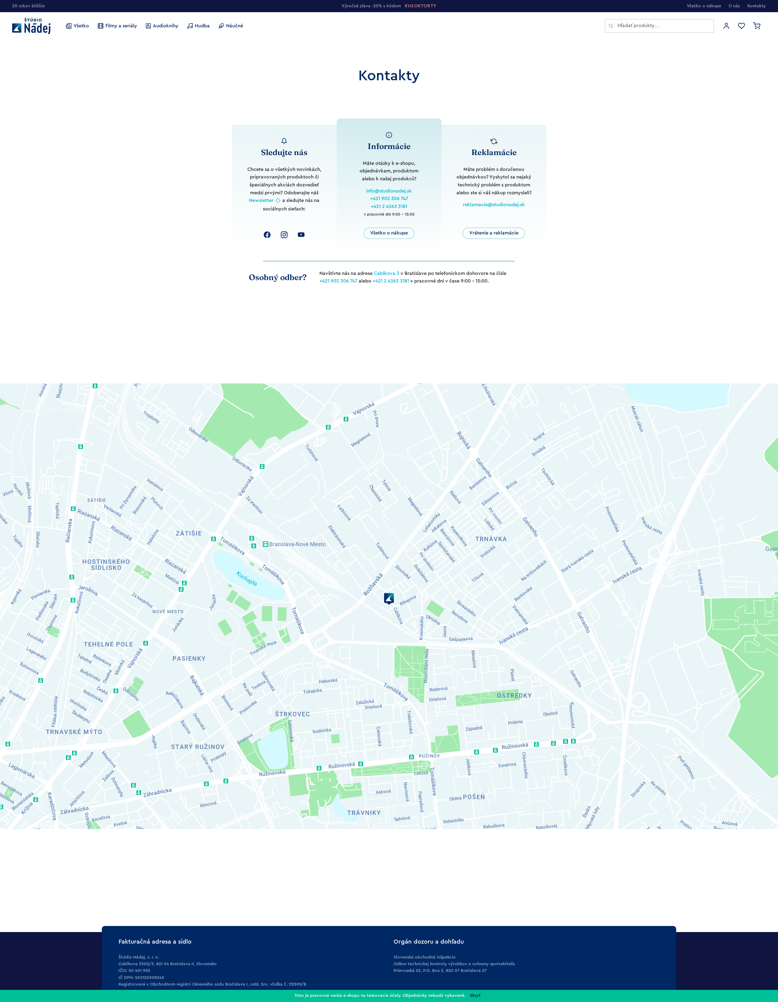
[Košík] (757, 26)
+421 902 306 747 (389, 198)
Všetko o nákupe (704, 6)
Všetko (81, 25)
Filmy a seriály (121, 25)
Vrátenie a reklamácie (493, 233)
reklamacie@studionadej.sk (494, 204)
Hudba (202, 25)
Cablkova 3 (386, 273)
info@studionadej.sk (389, 191)
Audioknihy (165, 25)
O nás (734, 6)
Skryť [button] (475, 995)
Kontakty (756, 6)
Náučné (234, 25)
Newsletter (261, 200)
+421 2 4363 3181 (389, 206)
